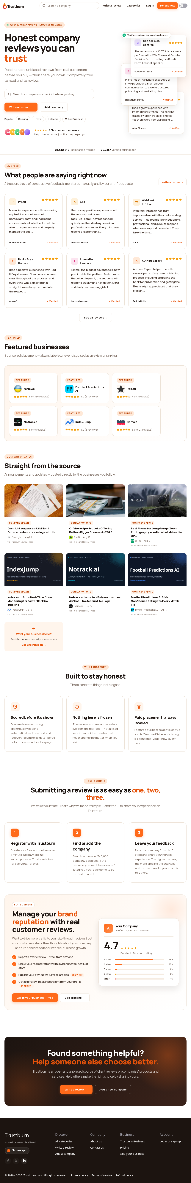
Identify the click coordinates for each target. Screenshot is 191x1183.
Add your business (132, 1153)
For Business (75, 119)
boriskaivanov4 (79, 301)
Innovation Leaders (87, 261)
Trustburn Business (132, 1141)
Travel (38, 119)
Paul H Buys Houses (25, 261)
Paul (135, 242)
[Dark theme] (183, 6)
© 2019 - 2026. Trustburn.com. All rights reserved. (36, 1175)
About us (96, 1141)
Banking (23, 119)
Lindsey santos (17, 242)
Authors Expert (152, 260)
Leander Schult (79, 242)
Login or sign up (170, 1141)
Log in (150, 5)
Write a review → (172, 182)
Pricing (124, 1147)
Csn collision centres (151, 43)
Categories (133, 5)
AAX (82, 202)
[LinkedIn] (24, 1161)
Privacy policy (79, 1175)
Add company (53, 107)
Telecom (53, 119)
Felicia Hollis (139, 301)
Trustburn (17, 1135)
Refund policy (124, 1175)
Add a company (65, 1153)
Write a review (111, 5)
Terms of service (102, 1175)
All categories (64, 1141)
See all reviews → (95, 317)
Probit (22, 202)
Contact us (97, 1147)
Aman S (13, 301)
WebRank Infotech (148, 202)
